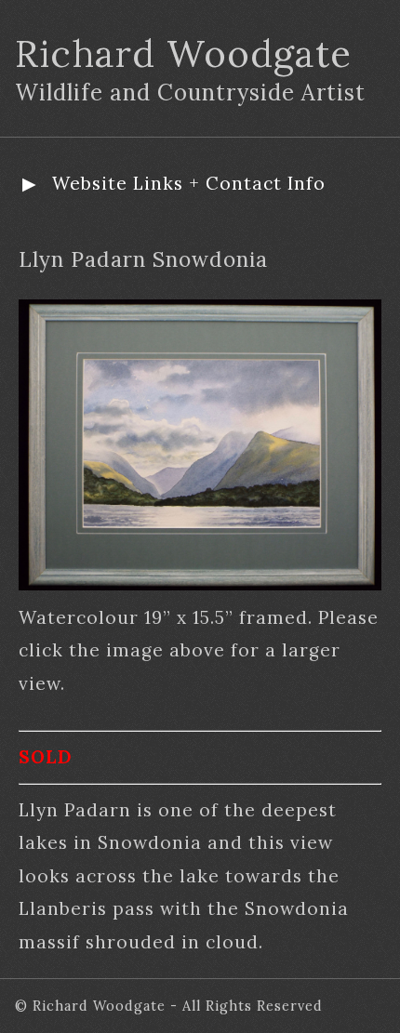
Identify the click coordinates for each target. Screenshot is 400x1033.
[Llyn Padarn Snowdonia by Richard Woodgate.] (199, 584)
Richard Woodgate (183, 53)
